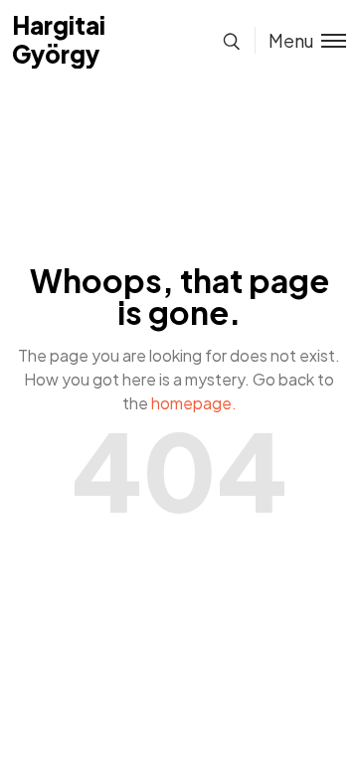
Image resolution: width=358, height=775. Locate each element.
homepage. (194, 402)
